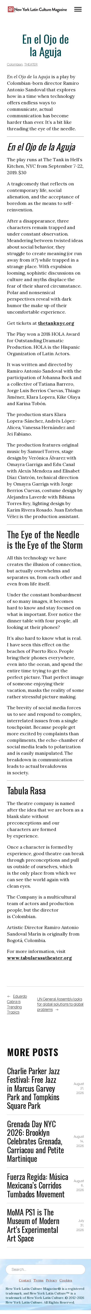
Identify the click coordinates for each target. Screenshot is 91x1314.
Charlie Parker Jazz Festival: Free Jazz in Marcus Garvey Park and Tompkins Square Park (33, 1088)
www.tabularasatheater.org (39, 958)
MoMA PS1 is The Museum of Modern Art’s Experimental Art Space (33, 1225)
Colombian (15, 64)
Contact (25, 1280)
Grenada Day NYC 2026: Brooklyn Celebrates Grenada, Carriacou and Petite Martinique (35, 1141)
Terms (39, 1280)
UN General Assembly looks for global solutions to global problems (60, 1004)
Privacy (51, 1280)
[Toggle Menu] (78, 9)
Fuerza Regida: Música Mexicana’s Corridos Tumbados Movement (37, 1185)
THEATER (31, 64)
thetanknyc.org (56, 323)
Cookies (66, 1280)
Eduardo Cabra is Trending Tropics (17, 1004)
